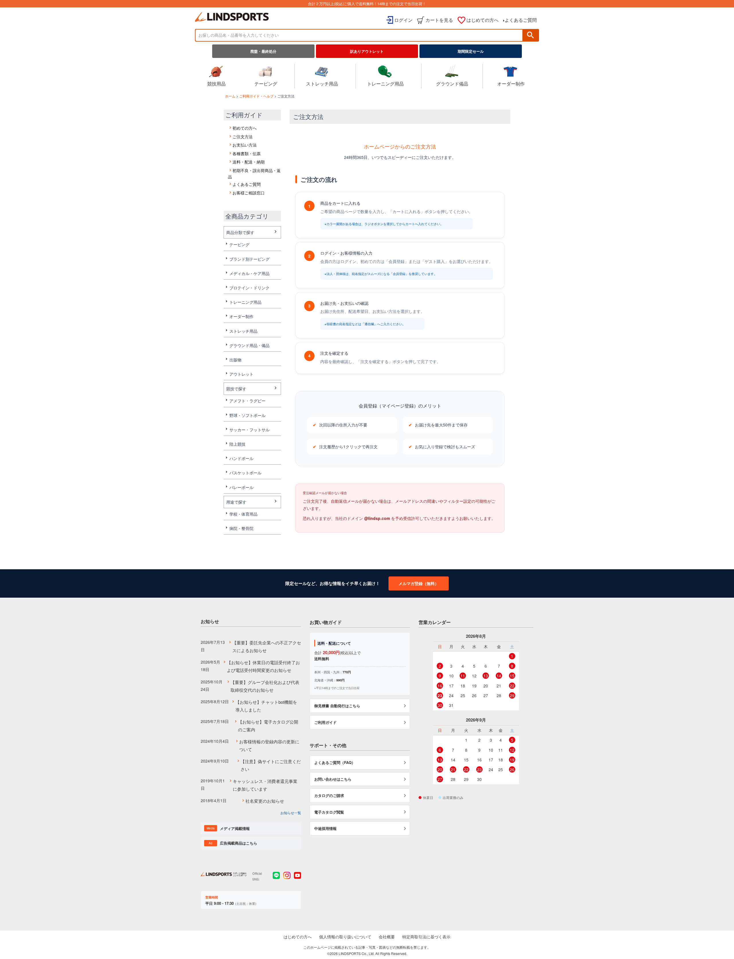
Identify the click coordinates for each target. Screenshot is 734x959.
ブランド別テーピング (249, 259)
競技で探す (236, 388)
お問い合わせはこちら (333, 779)
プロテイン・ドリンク (249, 288)
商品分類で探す (240, 232)
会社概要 (387, 936)
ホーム (230, 95)
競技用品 (216, 83)
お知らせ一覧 (290, 812)
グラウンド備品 (452, 83)
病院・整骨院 (241, 528)
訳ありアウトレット (367, 51)
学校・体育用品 (243, 514)
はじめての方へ (482, 20)
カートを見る (439, 20)
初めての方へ (245, 128)
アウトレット (241, 374)
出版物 (235, 359)
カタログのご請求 (329, 795)
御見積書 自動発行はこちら (337, 705)
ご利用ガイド (325, 722)
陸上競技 (237, 444)
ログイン (403, 20)
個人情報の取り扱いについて (345, 936)
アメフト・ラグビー (247, 401)
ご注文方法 (243, 136)
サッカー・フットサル (249, 429)
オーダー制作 (511, 83)
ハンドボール (241, 458)
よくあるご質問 (521, 20)
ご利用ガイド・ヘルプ (256, 95)
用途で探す (236, 502)
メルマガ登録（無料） (419, 583)
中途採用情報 (325, 828)
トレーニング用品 (385, 83)
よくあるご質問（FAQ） (334, 762)
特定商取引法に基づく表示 (426, 936)
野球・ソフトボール (247, 415)
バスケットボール (245, 472)
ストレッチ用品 (322, 83)
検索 (530, 35)
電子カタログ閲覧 (329, 812)
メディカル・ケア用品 (249, 273)
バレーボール (241, 487)
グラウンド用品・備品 (249, 345)
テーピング (265, 83)
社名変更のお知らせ (264, 801)
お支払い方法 (245, 145)
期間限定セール (471, 51)
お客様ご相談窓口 (249, 193)
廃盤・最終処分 (263, 51)
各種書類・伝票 (247, 153)
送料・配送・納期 (249, 162)
